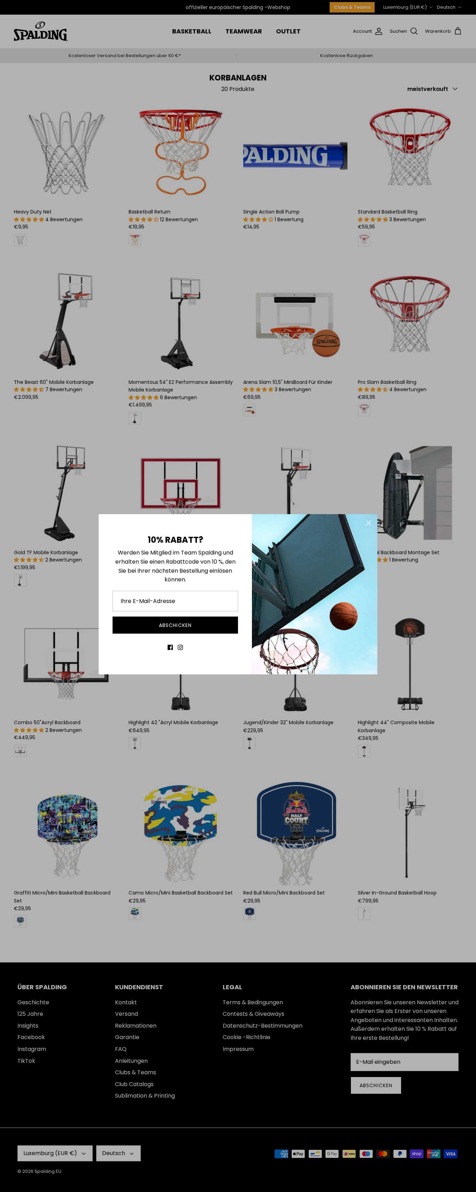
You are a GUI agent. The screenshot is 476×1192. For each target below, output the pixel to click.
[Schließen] (368, 523)
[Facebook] (170, 647)
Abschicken (175, 625)
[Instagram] (180, 647)
